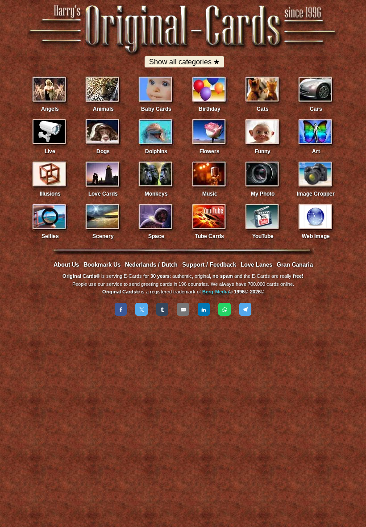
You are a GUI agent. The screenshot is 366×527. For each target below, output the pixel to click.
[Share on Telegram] (245, 309)
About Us (66, 264)
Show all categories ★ (184, 62)
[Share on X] (141, 309)
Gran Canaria (295, 264)
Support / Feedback (209, 264)
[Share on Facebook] (121, 309)
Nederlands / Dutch (151, 264)
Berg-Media (215, 291)
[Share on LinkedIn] (204, 309)
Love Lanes (256, 264)
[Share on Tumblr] (162, 309)
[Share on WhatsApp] (224, 309)
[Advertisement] (183, 345)
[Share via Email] (183, 309)
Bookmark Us (102, 264)
